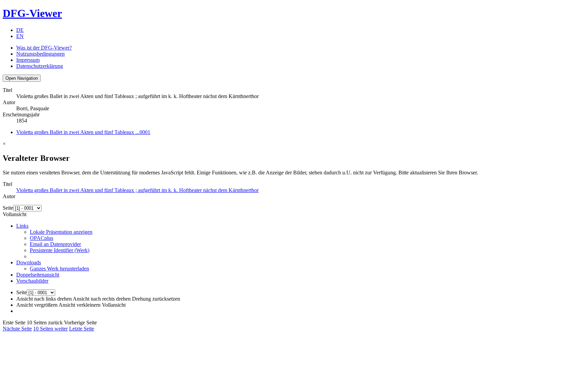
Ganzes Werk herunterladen (59, 268)
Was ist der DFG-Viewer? (44, 48)
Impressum (28, 60)
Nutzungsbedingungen (40, 54)
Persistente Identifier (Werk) (59, 250)
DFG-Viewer (32, 13)
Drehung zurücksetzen (156, 299)
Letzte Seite (81, 328)
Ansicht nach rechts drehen (102, 299)
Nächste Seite (17, 328)
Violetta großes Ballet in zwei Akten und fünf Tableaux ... (83, 132)
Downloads (28, 262)
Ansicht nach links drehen (44, 299)
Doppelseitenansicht (37, 275)
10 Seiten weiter (50, 328)
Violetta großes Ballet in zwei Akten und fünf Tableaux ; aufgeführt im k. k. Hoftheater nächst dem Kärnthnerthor (137, 190)
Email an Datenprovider (55, 244)
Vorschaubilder (32, 281)
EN (20, 36)
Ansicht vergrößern (37, 305)
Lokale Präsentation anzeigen (61, 232)
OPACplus (41, 238)
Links (22, 226)
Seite (8, 208)
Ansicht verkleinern (80, 305)
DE (20, 30)
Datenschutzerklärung (39, 66)
